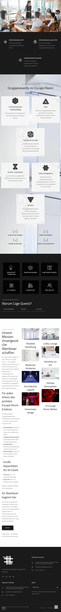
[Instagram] (10, 576)
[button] (3, 608)
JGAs (46, 106)
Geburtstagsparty (46, 173)
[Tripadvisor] (13, 576)
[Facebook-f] (3, 576)
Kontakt (7, 528)
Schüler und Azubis (15, 172)
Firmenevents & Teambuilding (15, 108)
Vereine (30, 205)
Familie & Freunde (30, 140)
